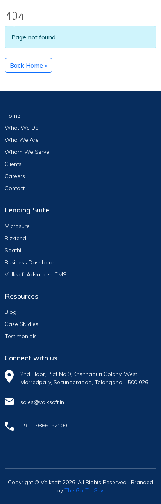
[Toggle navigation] (143, 14)
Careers (15, 176)
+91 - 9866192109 (43, 425)
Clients (13, 163)
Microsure (17, 226)
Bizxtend (15, 238)
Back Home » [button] (28, 65)
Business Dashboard (31, 262)
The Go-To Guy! (84, 490)
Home (12, 115)
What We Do (22, 127)
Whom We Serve (27, 151)
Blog (10, 311)
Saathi (13, 250)
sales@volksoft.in (42, 402)
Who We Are (22, 139)
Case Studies (21, 324)
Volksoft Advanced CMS (35, 274)
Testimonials (21, 336)
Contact (15, 188)
